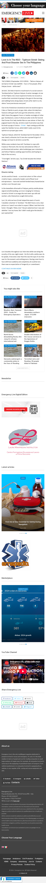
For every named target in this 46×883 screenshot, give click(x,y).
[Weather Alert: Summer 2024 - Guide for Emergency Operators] (13, 302)
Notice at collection (7, 881)
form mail (16, 801)
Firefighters (39, 858)
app (7, 77)
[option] (23, 503)
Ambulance (17, 858)
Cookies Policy (29, 864)
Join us (31, 861)
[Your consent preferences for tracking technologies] (4, 879)
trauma (22, 77)
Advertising (23, 861)
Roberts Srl (24, 873)
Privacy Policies (17, 864)
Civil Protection (7, 55)
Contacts (39, 861)
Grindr (23, 125)
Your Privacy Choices (13, 878)
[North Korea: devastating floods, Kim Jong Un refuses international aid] (13, 326)
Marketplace (23, 589)
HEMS (6, 861)
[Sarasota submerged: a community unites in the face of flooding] (13, 350)
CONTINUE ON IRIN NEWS (11, 269)
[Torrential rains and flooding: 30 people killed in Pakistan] (33, 350)
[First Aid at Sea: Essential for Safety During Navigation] (23, 502)
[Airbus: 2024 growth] (23, 613)
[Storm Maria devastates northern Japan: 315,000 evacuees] (33, 302)
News (23, 478)
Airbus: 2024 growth (23, 635)
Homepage (7, 858)
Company (13, 861)
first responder (14, 77)
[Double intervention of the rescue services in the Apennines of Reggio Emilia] (33, 326)
